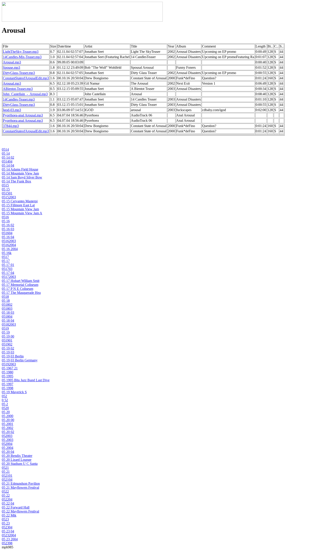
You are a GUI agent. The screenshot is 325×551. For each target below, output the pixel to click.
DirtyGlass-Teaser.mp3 (19, 73)
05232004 (9, 535)
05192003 (9, 364)
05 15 (6, 189)
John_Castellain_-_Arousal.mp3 (25, 94)
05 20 (6, 412)
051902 (7, 344)
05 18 (6, 300)
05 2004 (7, 448)
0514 (5, 149)
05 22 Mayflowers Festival (20, 511)
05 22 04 (8, 503)
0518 (5, 296)
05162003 (9, 241)
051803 (7, 308)
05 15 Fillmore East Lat (18, 205)
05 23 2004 (10, 539)
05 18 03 (8, 312)
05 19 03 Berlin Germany (20, 360)
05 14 (6, 153)
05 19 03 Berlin (13, 356)
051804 (7, 316)
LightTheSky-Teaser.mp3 (20, 51)
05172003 (9, 277)
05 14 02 (8, 157)
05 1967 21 (10, 368)
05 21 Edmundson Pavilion (21, 483)
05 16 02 (8, 225)
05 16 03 (8, 229)
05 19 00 (8, 336)
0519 (5, 328)
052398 (7, 543)
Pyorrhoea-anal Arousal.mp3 (23, 115)
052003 (7, 436)
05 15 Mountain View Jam (20, 209)
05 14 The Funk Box (16, 181)
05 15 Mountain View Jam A (22, 213)
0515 (5, 185)
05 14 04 (8, 165)
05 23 (6, 523)
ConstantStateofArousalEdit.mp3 (26, 78)
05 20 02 (8, 432)
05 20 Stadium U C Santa (20, 464)
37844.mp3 (11, 126)
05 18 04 (8, 320)
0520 (5, 408)
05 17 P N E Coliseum (17, 289)
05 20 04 (8, 452)
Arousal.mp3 (12, 62)
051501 (7, 193)
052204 (7, 499)
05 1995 (7, 376)
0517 (5, 257)
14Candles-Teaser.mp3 (19, 99)
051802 (7, 304)
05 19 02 (8, 348)
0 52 (5, 400)
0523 (5, 519)
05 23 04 (8, 531)
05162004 (9, 245)
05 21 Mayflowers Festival (20, 487)
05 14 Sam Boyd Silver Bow (22, 177)
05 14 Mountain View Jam (20, 173)
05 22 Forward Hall (15, 507)
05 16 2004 (10, 249)
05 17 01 (8, 265)
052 (4, 396)
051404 (7, 161)
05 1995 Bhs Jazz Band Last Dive (26, 380)
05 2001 (7, 424)
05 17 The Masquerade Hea (21, 292)
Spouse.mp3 (11, 67)
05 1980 (7, 372)
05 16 (6, 221)
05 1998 (7, 388)
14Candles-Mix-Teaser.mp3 (22, 57)
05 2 (5, 404)
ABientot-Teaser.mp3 (18, 89)
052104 (7, 479)
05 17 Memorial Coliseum (20, 285)
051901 (7, 340)
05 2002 (7, 428)
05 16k (6, 253)
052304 (7, 527)
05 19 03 (8, 352)
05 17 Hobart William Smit (20, 281)
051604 (7, 233)
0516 (5, 217)
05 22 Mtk (9, 515)
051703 (7, 269)
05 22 (6, 495)
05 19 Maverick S (14, 392)
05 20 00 (8, 420)
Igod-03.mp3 (12, 110)
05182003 (9, 324)
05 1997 (7, 384)
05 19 (6, 332)
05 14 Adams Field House (20, 169)
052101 (7, 475)
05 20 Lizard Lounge (16, 460)
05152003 (9, 197)
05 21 (6, 471)
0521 (5, 467)
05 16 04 (8, 237)
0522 (5, 491)
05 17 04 (8, 273)
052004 (7, 444)
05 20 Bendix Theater (17, 456)
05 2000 (7, 416)
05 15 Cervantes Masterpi (20, 201)
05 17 (6, 261)
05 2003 (7, 440)
